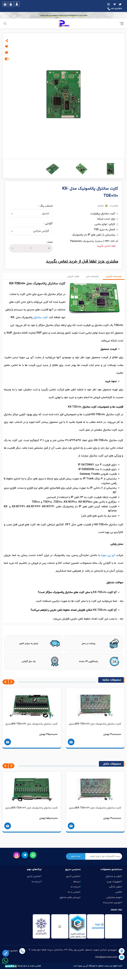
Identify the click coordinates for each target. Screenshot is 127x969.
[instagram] (120, 4)
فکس (118, 892)
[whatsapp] (33, 855)
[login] (17, 3)
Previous (11, 681)
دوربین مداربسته (112, 902)
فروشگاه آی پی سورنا (86, 966)
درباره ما (75, 887)
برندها (76, 881)
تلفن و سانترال (113, 876)
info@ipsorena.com (106, 957)
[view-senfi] (59, 926)
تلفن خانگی (115, 887)
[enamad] (77, 926)
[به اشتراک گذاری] (6, 40)
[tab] (114, 277)
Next (5, 681)
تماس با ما (73, 892)
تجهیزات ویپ (114, 881)
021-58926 (12, 951)
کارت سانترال (40, 317)
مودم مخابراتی (113, 897)
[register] (11, 4)
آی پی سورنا (108, 555)
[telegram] (114, 4)
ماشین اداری (72, 876)
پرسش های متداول (69, 897)
